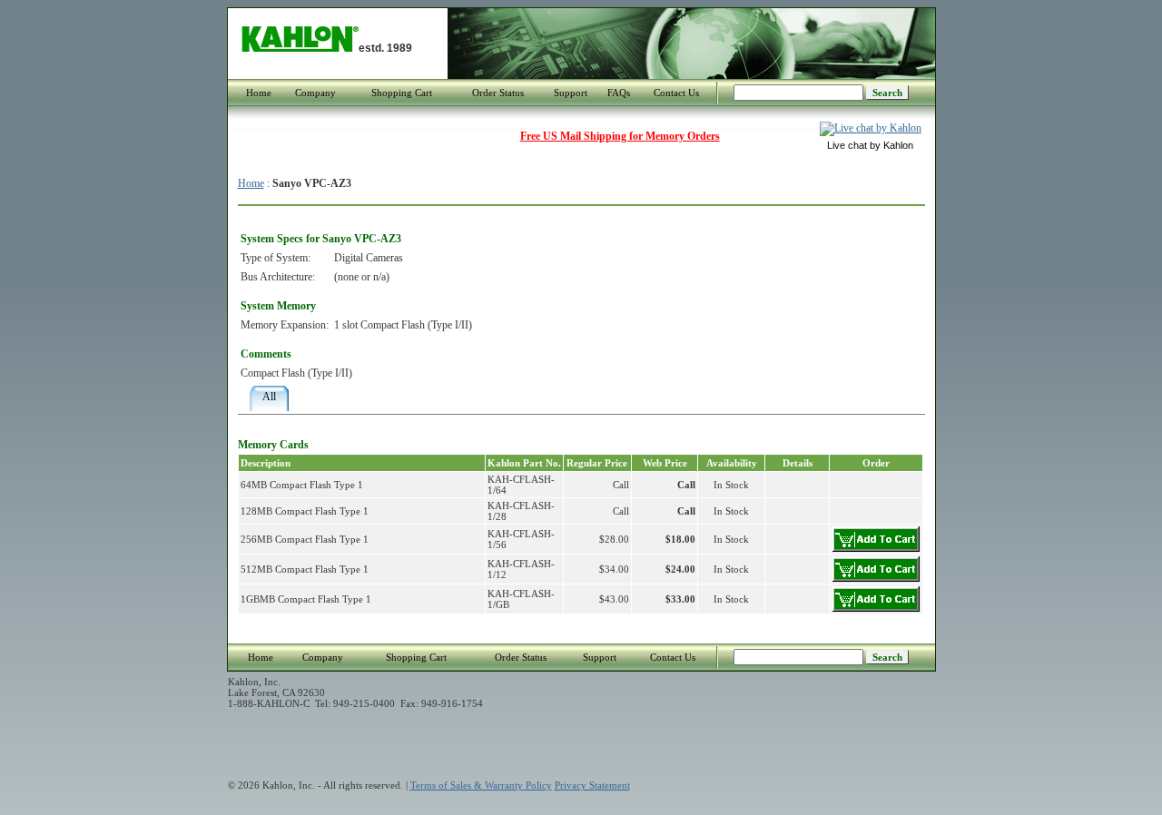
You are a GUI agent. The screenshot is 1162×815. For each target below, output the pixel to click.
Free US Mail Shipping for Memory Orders (620, 136)
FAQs (618, 92)
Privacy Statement (592, 785)
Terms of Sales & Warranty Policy (481, 785)
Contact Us (676, 92)
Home (258, 92)
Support (570, 92)
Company (315, 92)
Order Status (498, 92)
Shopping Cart (401, 92)
